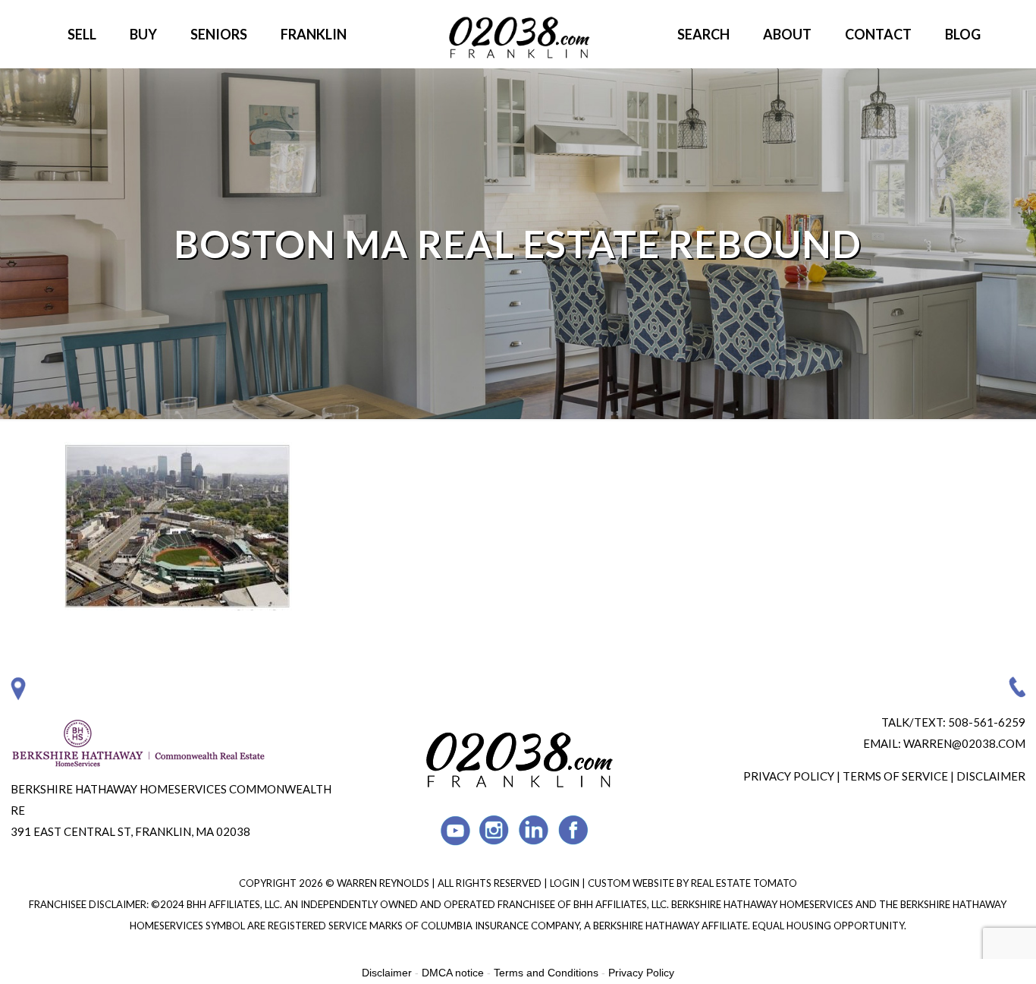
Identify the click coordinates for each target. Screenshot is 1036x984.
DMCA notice (453, 973)
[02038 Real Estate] (518, 34)
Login (566, 883)
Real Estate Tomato (744, 883)
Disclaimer (990, 776)
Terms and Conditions (546, 973)
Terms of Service (895, 776)
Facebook (573, 830)
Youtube (455, 830)
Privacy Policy (788, 776)
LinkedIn (534, 830)
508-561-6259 (986, 722)
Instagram (494, 830)
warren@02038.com (964, 743)
